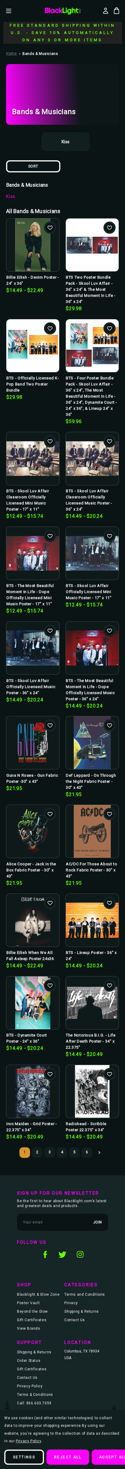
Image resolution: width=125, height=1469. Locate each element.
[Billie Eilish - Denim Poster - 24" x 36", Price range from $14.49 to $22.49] (32, 245)
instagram (80, 1254)
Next (99, 1152)
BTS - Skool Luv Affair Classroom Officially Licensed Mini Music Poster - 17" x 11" (27, 500)
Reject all (68, 1457)
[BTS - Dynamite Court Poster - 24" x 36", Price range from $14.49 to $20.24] (32, 1002)
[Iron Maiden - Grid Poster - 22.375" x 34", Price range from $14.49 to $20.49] (32, 1091)
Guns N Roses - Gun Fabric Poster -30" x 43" (32, 778)
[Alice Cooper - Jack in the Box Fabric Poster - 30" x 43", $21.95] (32, 831)
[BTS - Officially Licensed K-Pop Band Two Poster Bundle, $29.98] (32, 345)
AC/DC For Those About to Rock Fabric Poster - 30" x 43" (91, 870)
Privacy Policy (29, 1386)
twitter (62, 1254)
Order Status (28, 1361)
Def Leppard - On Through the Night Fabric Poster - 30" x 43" (91, 781)
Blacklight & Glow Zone (38, 1294)
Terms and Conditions (84, 1294)
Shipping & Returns (81, 1311)
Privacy (71, 1303)
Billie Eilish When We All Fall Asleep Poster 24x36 (30, 955)
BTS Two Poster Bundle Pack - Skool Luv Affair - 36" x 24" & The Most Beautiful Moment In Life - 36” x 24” (91, 289)
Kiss (10, 196)
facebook (45, 1254)
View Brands (28, 1328)
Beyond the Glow (32, 1311)
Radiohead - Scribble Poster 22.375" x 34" (86, 1126)
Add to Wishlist (50, 228)
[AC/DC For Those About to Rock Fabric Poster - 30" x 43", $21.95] (92, 831)
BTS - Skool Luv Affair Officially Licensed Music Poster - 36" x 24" (30, 686)
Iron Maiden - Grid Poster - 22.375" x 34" (31, 1126)
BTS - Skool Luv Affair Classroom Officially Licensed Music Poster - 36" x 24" (89, 500)
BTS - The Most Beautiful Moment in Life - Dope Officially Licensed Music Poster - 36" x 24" (90, 689)
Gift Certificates (31, 1320)
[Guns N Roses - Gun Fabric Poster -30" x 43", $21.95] (32, 742)
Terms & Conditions (35, 1395)
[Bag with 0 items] (116, 10)
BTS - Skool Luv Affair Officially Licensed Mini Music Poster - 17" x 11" (89, 591)
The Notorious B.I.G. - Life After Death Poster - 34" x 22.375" (91, 1041)
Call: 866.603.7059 (34, 1403)
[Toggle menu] (13, 11)
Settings (24, 1457)
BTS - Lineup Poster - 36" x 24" (91, 955)
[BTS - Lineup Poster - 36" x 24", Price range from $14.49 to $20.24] (92, 920)
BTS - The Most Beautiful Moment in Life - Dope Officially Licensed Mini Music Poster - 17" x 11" (30, 594)
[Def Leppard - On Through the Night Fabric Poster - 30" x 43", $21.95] (92, 742)
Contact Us (74, 1320)
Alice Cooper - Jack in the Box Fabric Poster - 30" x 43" (31, 870)
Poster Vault (28, 1303)
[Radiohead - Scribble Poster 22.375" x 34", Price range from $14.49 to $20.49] (92, 1091)
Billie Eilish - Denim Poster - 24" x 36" (32, 280)
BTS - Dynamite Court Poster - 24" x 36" (26, 1038)
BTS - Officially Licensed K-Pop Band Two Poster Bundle (32, 384)
